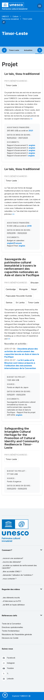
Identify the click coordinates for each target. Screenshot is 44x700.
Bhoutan (34, 282)
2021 (31, 130)
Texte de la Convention (11, 624)
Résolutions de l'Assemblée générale (17, 634)
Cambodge (11, 289)
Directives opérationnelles (12, 627)
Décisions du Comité (10, 638)
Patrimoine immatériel (10, 19)
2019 (29, 226)
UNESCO (5, 16)
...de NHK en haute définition (13, 605)
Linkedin (10, 679)
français (18, 243)
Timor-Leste (14, 50)
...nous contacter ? (9, 579)
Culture (15, 16)
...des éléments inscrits (11, 598)
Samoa (9, 302)
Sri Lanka (20, 302)
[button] (4, 23)
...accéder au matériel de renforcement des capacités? (19, 566)
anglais (32, 145)
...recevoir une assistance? (12, 558)
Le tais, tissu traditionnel (22, 74)
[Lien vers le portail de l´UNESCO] (15, 5)
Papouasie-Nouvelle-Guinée (19, 296)
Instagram (11, 663)
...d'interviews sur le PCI (11, 601)
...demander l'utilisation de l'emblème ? (17, 575)
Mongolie (23, 289)
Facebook (11, 658)
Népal (34, 289)
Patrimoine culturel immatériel (14, 9)
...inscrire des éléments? (11, 562)
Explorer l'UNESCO (20, 696)
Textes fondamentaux (11, 631)
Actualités (28, 50)
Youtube (10, 668)
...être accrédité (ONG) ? (11, 571)
